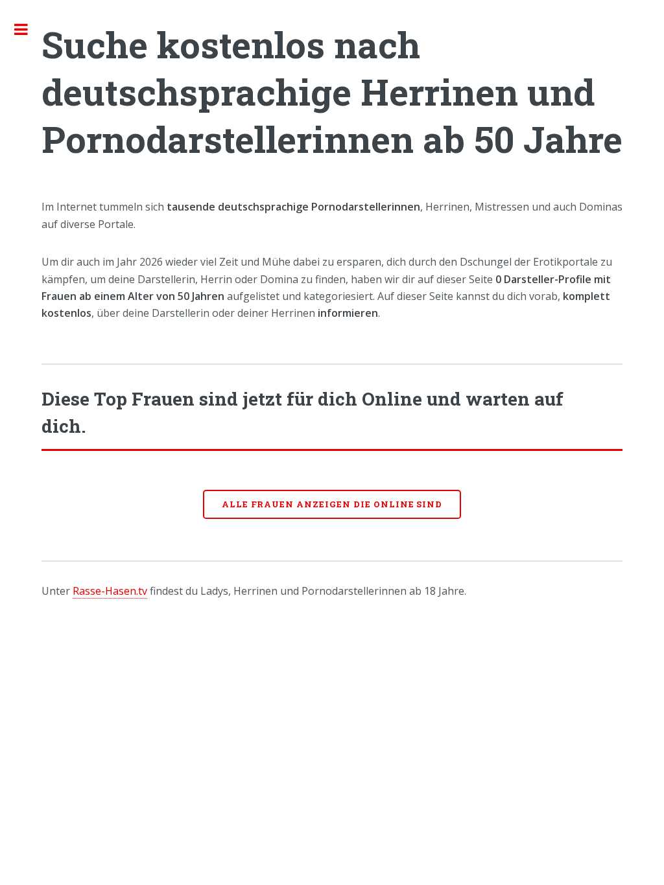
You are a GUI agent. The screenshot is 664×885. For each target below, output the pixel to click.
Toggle (28, 29)
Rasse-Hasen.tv (110, 591)
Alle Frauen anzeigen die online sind (332, 504)
